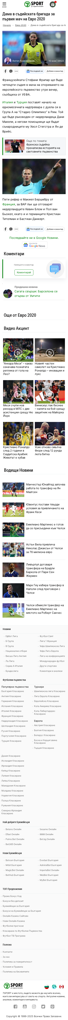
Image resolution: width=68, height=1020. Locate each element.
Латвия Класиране (11, 775)
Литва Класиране (10, 780)
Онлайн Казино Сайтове (15, 916)
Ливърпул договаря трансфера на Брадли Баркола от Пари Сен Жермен (40, 570)
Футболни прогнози (13, 925)
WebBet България (49, 875)
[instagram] (34, 1007)
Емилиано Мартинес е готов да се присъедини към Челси (45, 526)
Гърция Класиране (44, 748)
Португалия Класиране (13, 735)
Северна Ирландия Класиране (11, 812)
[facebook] (15, 1007)
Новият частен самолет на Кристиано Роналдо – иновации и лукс (50, 369)
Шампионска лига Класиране (49, 691)
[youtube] (25, 1007)
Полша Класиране (11, 800)
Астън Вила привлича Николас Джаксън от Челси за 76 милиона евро (44, 548)
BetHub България (15, 875)
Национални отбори (16, 651)
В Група (10, 646)
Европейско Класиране (46, 701)
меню (4, 7)
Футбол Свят (46, 636)
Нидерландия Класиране (14, 721)
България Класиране (12, 691)
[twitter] (43, 1007)
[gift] (53, 4)
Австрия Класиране (44, 725)
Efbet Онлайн (12, 834)
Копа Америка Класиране (47, 706)
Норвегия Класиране (12, 795)
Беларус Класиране (44, 735)
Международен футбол (52, 661)
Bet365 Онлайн (14, 844)
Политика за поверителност (17, 961)
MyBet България (48, 880)
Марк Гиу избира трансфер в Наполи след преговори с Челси (45, 588)
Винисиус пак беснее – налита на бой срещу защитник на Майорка (50, 409)
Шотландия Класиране (13, 726)
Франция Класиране (12, 716)
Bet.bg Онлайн (47, 839)
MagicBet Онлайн (15, 870)
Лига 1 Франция (48, 641)
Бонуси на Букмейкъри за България (22, 911)
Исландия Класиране (12, 760)
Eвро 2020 (20, 25)
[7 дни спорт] (34, 4)
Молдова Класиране (12, 790)
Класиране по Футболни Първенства (22, 931)
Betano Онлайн (13, 829)
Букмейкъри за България (16, 906)
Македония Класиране (13, 785)
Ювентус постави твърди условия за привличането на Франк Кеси (45, 508)
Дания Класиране (10, 756)
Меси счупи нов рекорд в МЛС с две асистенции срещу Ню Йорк (18, 411)
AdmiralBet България (51, 865)
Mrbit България (14, 865)
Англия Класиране (11, 696)
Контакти (7, 951)
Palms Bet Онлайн (15, 839)
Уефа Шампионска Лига (52, 646)
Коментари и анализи (51, 671)
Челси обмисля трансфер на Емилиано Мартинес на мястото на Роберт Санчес (45, 608)
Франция (8, 204)
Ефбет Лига (12, 636)
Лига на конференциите (52, 656)
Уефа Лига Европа (49, 651)
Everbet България (49, 860)
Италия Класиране (11, 711)
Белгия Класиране (44, 730)
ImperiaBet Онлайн (49, 870)
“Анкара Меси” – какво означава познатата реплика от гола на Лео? (18, 369)
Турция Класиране (11, 741)
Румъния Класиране (12, 805)
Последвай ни (36, 71)
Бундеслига (12, 671)
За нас (6, 956)
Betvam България (15, 860)
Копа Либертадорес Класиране (44, 712)
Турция (22, 102)
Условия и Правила (13, 966)
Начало (7, 25)
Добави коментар (55, 71)
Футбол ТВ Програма (14, 935)
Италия (7, 102)
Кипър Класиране (10, 770)
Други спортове (48, 666)
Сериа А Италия (14, 666)
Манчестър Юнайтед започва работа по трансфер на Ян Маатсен (45, 488)
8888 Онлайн (46, 834)
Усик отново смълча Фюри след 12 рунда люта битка (48, 450)
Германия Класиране (12, 701)
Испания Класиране (12, 706)
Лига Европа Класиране (47, 696)
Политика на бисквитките (16, 971)
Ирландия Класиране (12, 765)
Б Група (10, 641)
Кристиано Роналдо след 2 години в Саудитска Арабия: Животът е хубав (16, 452)
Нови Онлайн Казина (14, 921)
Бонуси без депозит (13, 901)
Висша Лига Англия (16, 656)
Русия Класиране (10, 731)
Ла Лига (10, 661)
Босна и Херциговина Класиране (45, 741)
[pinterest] (52, 1007)
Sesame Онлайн (48, 829)
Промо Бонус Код (12, 896)
